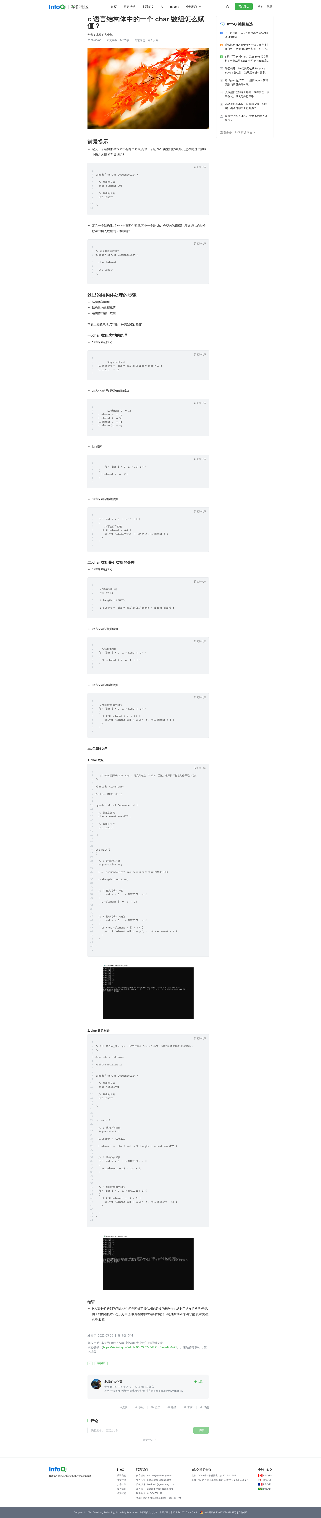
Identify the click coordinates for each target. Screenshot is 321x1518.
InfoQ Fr (267, 1484)
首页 (114, 6)
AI (162, 6)
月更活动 (129, 6)
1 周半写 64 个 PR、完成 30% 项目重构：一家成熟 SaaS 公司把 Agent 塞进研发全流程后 (247, 59)
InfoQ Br (267, 1489)
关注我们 (121, 1493)
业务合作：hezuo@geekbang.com (153, 1480)
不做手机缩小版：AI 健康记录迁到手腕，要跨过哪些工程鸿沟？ (246, 106)
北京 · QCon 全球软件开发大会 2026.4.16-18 (214, 1475)
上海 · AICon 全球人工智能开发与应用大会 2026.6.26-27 (220, 1480)
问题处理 (101, 1363)
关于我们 (121, 1475)
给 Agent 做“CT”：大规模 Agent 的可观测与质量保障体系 (246, 82)
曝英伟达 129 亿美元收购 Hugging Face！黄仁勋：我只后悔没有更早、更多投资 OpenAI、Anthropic (246, 71)
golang (174, 6)
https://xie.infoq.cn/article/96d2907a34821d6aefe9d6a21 (140, 1347)
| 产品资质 (242, 1512)
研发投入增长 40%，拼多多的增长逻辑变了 (246, 118)
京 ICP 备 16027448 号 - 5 (184, 1512)
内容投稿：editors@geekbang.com (153, 1475)
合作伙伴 (121, 1484)
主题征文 (148, 6)
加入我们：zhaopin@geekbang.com (154, 1489)
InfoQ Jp (267, 1480)
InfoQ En (267, 1475)
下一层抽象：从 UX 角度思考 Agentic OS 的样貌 (246, 34)
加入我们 (121, 1489)
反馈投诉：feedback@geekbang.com (155, 1484)
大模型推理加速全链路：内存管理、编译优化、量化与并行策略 (247, 94)
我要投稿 (121, 1480)
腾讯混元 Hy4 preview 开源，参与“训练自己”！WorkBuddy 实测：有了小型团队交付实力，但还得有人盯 (247, 47)
